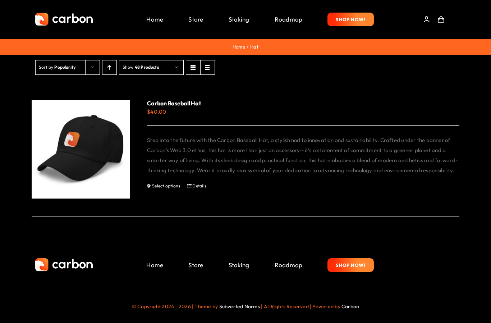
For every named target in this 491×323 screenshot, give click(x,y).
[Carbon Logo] (64, 14)
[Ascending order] (109, 67)
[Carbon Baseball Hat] (81, 149)
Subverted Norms (239, 306)
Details (199, 185)
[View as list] (208, 67)
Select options (166, 185)
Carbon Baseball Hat (174, 103)
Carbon (350, 306)
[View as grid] (193, 67)
